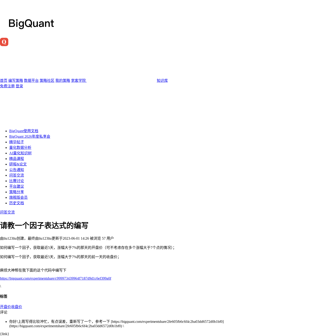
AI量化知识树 (20, 153)
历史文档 (16, 203)
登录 (19, 86)
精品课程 (16, 159)
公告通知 (16, 170)
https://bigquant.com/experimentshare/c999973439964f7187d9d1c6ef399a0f (55, 278)
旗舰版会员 (18, 197)
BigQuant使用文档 (23, 131)
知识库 (162, 80)
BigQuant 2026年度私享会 (29, 136)
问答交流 (16, 175)
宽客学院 (79, 80)
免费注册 (7, 86)
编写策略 (15, 80)
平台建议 (16, 186)
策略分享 (16, 192)
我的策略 (62, 80)
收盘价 (16, 307)
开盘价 (5, 307)
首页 (3, 80)
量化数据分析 (20, 148)
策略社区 (47, 80)
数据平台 (31, 80)
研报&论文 (18, 164)
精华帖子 (16, 142)
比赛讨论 (16, 181)
